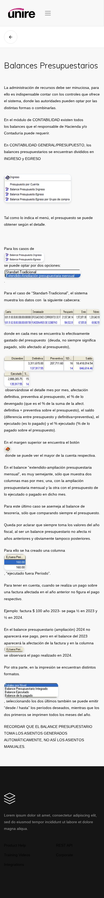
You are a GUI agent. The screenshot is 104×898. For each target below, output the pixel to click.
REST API (64, 845)
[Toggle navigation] (47, 13)
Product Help (15, 845)
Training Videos (17, 855)
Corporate (64, 855)
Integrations (14, 864)
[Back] (10, 37)
